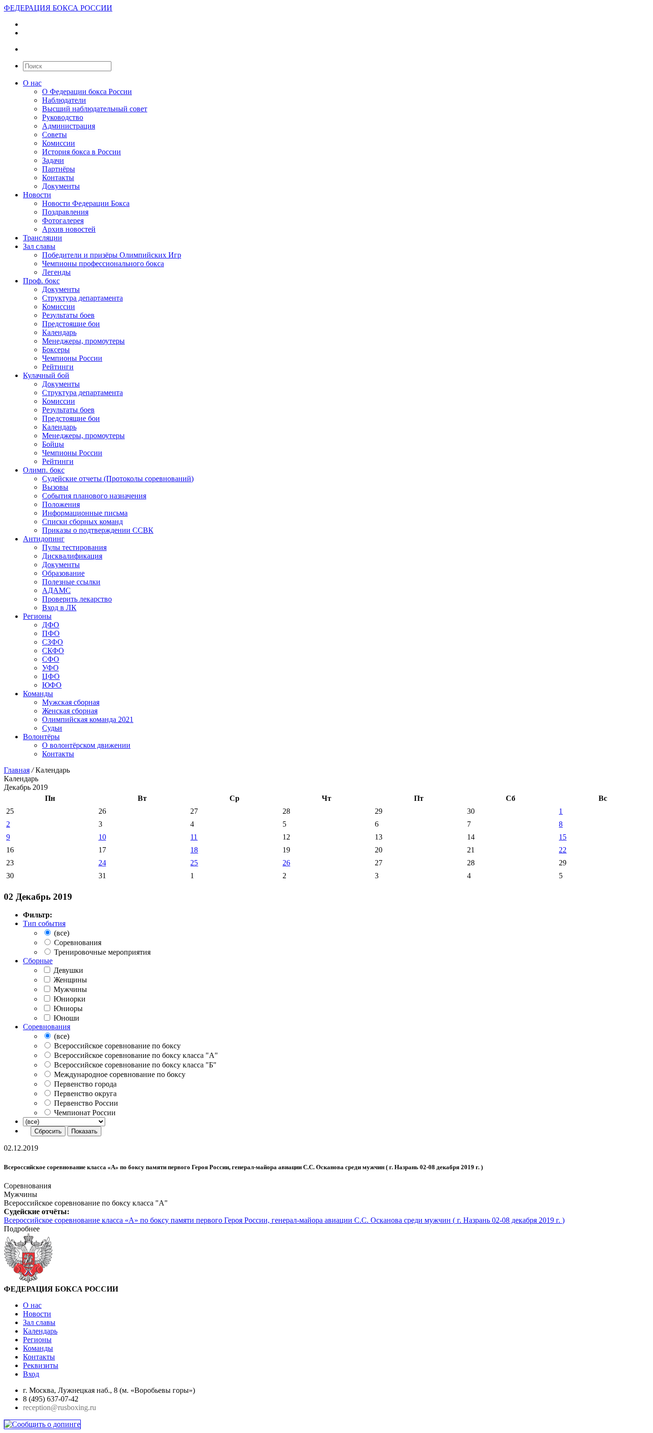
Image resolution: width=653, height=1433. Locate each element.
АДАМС (56, 590)
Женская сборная (70, 711)
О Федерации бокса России (87, 91)
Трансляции (42, 238)
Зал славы (39, 246)
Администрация (68, 126)
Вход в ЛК (59, 607)
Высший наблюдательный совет (94, 109)
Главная (17, 770)
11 (193, 837)
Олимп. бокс (44, 470)
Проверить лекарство (77, 599)
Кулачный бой (46, 375)
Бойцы (53, 444)
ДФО (50, 625)
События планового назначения (94, 496)
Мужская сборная (70, 702)
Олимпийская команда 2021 (87, 719)
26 (286, 863)
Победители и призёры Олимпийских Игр (111, 255)
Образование (63, 573)
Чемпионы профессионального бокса (103, 263)
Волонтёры (41, 737)
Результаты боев (68, 315)
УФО (50, 668)
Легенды (56, 272)
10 (102, 837)
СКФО (53, 650)
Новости (37, 195)
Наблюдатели (64, 100)
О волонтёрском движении (86, 745)
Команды (38, 694)
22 (562, 850)
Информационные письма (85, 513)
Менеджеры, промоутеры (83, 341)
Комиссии (58, 143)
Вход (31, 1374)
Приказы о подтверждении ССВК (97, 530)
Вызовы (55, 487)
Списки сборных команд (82, 521)
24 (102, 863)
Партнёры (58, 169)
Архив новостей (69, 229)
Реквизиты (40, 1365)
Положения (61, 504)
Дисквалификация (72, 556)
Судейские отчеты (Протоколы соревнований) (118, 478)
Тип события (44, 923)
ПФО (51, 633)
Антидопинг (44, 539)
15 (562, 837)
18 (194, 850)
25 (194, 863)
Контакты (58, 177)
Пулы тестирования (74, 547)
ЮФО (52, 685)
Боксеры (56, 349)
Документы (61, 186)
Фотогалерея (63, 220)
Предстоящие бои (71, 324)
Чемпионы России (72, 358)
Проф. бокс (41, 281)
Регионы (37, 616)
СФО (50, 659)
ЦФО (51, 676)
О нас (32, 83)
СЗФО (52, 642)
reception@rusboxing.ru (59, 1407)
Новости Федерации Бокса (86, 203)
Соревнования (46, 1027)
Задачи (53, 160)
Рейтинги (58, 367)
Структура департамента (82, 298)
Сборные (38, 961)
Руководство (62, 117)
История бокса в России (81, 152)
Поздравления (65, 212)
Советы (54, 134)
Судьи (52, 728)
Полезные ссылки (71, 582)
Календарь (59, 332)
